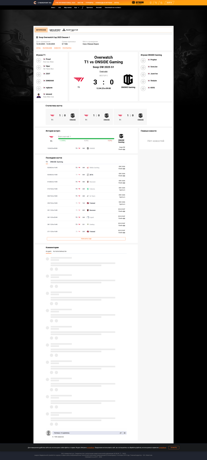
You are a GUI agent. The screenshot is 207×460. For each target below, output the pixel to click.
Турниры (89, 3)
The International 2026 (65, 3)
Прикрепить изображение (120, 433)
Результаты (67, 48)
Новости (57, 48)
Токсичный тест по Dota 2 (113, 7)
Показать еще (86, 239)
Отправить (125, 433)
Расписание (47, 48)
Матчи (80, 3)
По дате (48, 251)
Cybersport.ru (89, 457)
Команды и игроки (104, 3)
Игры (116, 3)
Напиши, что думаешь (62, 433)
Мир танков (67, 7)
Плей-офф (103, 72)
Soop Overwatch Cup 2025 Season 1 (54, 37)
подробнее (90, 447)
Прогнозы (89, 7)
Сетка (38, 48)
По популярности (60, 251)
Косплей (98, 7)
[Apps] (150, 2)
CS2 (59, 7)
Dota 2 (53, 7)
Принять (174, 447)
